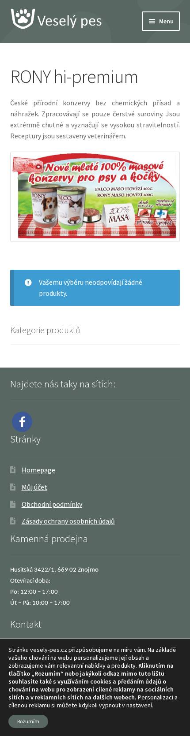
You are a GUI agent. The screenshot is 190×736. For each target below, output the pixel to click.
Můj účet (34, 487)
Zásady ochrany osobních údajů (68, 521)
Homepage (38, 469)
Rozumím (28, 721)
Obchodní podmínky (52, 504)
